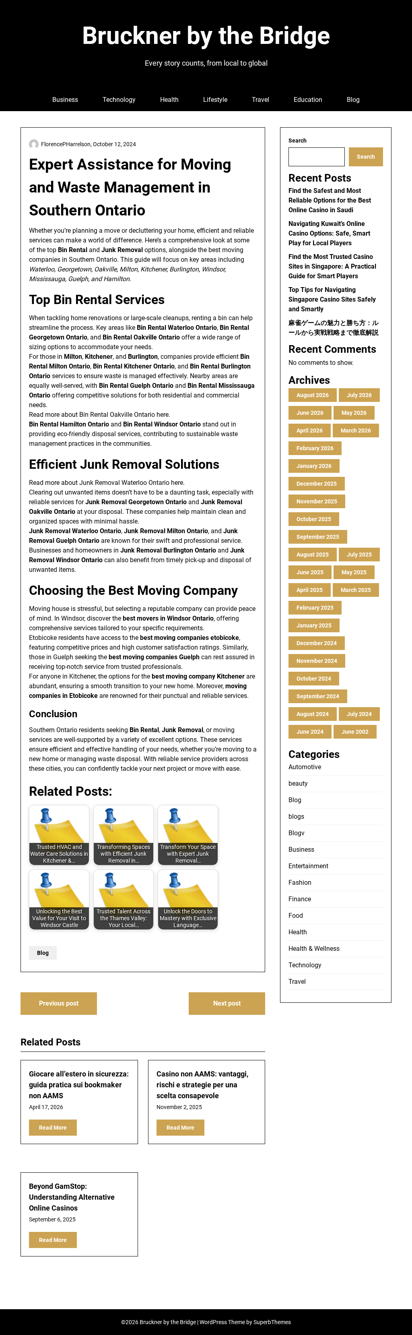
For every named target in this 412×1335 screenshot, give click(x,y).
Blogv (296, 833)
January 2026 (314, 466)
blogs (296, 816)
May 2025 (354, 572)
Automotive (304, 767)
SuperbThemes (272, 1322)
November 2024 (317, 661)
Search (297, 140)
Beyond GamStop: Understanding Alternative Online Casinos (72, 1197)
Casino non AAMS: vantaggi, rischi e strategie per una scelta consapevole (202, 1085)
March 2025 (356, 590)
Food (295, 915)
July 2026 (359, 395)
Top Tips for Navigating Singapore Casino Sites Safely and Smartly (332, 299)
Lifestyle (215, 99)
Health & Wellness (314, 948)
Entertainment (308, 866)
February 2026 (315, 448)
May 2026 (354, 413)
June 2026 (310, 413)
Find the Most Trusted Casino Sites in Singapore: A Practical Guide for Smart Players (332, 266)
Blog (353, 99)
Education (308, 99)
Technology (119, 99)
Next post (227, 1003)
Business (65, 99)
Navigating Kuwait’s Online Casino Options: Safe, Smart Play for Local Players (329, 233)
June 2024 (310, 732)
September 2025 (318, 537)
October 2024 (314, 678)
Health (169, 99)
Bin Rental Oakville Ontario (117, 414)
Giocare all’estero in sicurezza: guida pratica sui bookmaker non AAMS (79, 1085)
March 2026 (356, 430)
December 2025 (317, 483)
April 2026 (310, 430)
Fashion (299, 882)
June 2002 (355, 732)
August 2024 (313, 714)
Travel (260, 99)
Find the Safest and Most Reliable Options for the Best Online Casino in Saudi (329, 200)
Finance (299, 899)
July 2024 (359, 714)
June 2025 (310, 572)
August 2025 (313, 554)
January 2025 (314, 625)
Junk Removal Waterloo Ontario (124, 482)
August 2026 (313, 395)
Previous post (58, 1003)
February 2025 (315, 607)
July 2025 (359, 554)
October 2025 (314, 519)
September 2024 (318, 696)
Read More (53, 1127)
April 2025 (310, 590)
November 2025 (317, 501)
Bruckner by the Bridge (206, 35)
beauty (298, 783)
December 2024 (317, 643)
